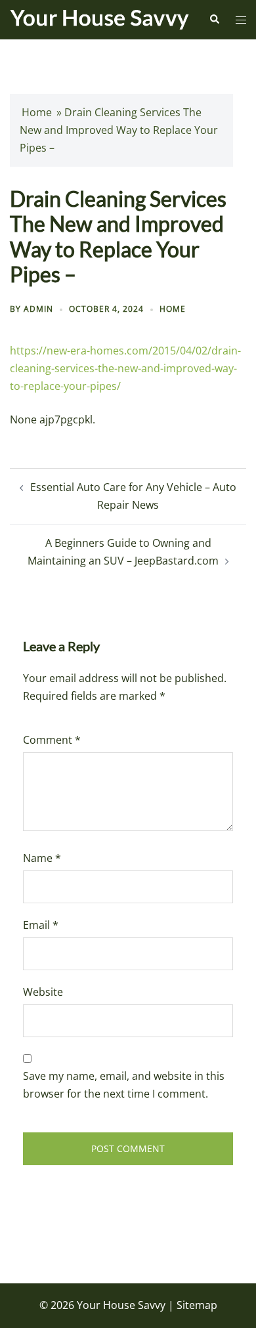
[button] (214, 19)
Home (37, 112)
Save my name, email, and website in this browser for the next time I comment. (123, 1085)
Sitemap (197, 1305)
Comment (52, 740)
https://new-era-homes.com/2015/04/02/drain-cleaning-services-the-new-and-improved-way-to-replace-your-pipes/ (125, 368)
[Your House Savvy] (99, 18)
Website (43, 992)
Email (40, 925)
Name (42, 858)
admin (38, 308)
